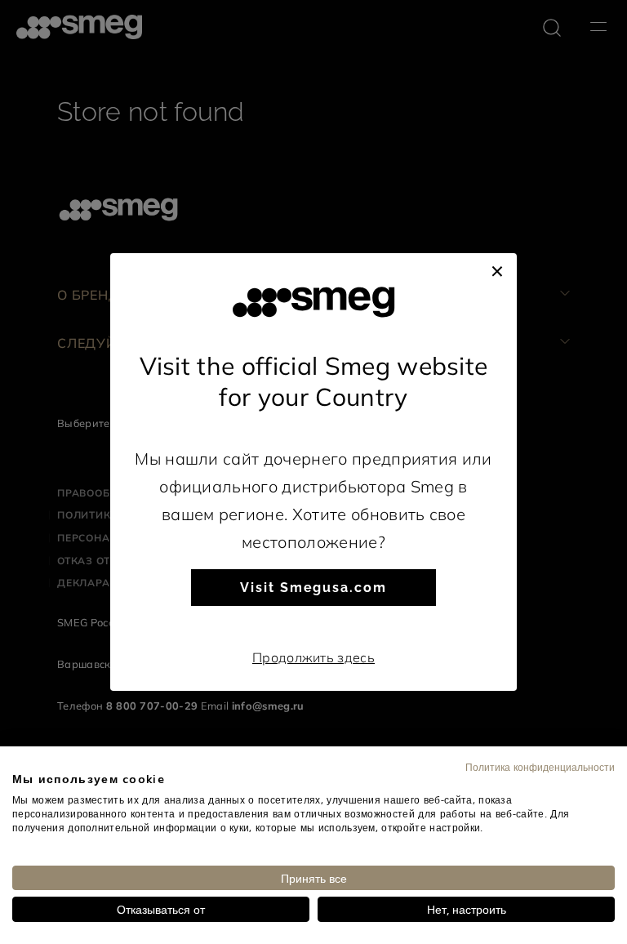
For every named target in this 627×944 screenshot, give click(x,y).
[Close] (497, 269)
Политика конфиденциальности (540, 766)
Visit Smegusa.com (313, 587)
